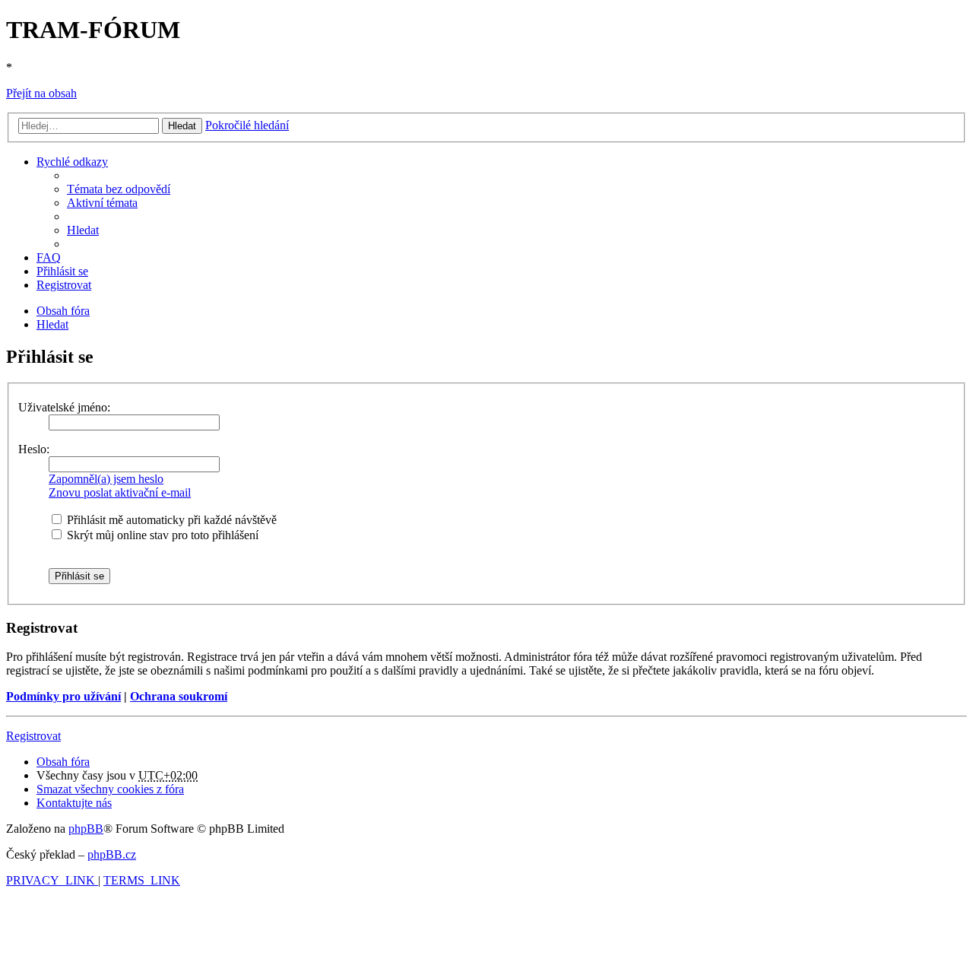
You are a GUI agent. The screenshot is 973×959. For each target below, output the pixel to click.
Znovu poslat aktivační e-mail (120, 492)
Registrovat (33, 735)
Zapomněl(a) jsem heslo (106, 478)
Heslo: (33, 449)
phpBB (85, 828)
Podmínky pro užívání (63, 696)
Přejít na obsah (41, 93)
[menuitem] (118, 189)
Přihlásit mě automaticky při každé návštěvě (170, 519)
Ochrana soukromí (178, 696)
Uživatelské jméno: (64, 407)
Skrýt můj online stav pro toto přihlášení (161, 535)
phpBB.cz (111, 854)
